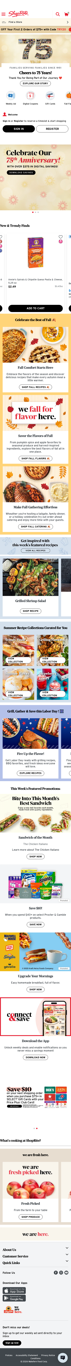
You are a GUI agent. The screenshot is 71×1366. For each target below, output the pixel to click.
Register (52, 128)
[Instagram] (61, 1273)
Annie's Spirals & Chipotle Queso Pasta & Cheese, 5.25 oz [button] (35, 281)
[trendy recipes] (18, 650)
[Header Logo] (18, 14)
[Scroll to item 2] (35, 212)
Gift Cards (50, 104)
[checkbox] (60, 237)
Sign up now (11, 1343)
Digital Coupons (30, 104)
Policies (8, 1355)
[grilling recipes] (52, 650)
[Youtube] (66, 1273)
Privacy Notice (48, 1355)
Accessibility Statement (27, 1355)
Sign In (19, 128)
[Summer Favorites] (18, 684)
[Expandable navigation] (3, 14)
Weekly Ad (11, 104)
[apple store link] (14, 1293)
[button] (57, 14)
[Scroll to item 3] (38, 212)
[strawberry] (52, 684)
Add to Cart (36, 308)
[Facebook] (56, 1273)
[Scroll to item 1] (33, 212)
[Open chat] (63, 1358)
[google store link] (14, 1300)
